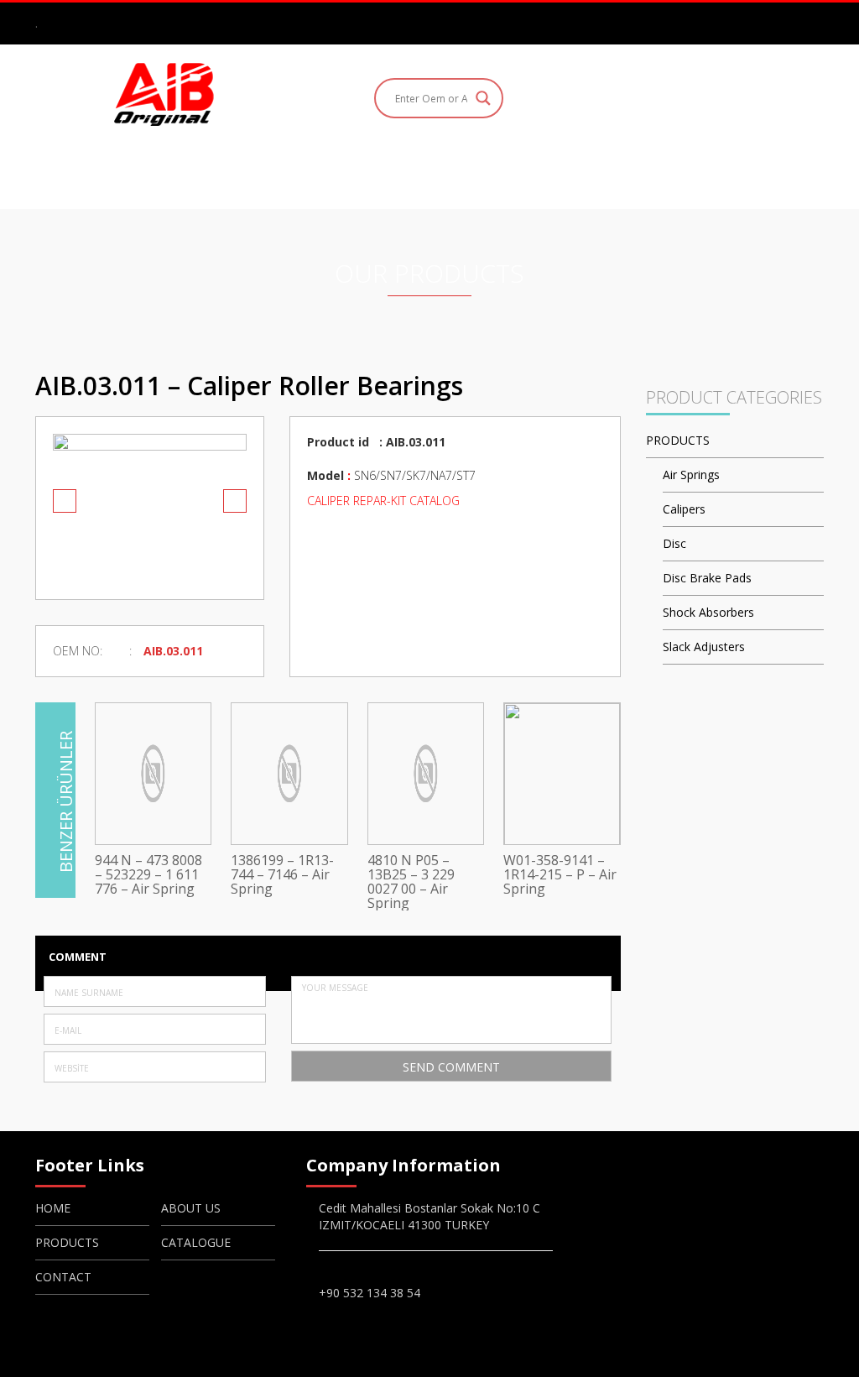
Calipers (684, 509)
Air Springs (691, 474)
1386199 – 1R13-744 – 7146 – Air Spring (282, 874)
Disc (674, 543)
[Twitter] (789, 23)
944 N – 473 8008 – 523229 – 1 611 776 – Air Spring (148, 874)
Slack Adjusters (704, 647)
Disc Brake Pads (707, 578)
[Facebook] (741, 23)
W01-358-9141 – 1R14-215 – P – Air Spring (560, 874)
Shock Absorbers (708, 612)
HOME (205, 173)
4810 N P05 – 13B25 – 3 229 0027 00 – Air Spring (411, 881)
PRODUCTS (404, 173)
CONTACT (631, 173)
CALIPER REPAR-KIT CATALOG (385, 501)
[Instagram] (765, 23)
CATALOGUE (519, 173)
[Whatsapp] (814, 23)
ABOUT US (297, 173)
